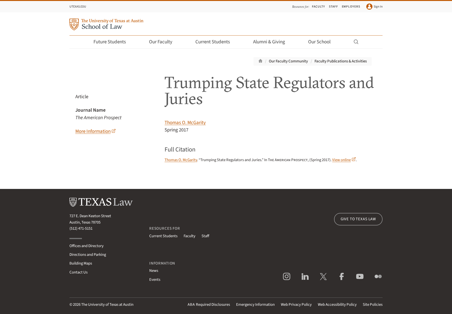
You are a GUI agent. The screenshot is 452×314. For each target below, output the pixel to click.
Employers (351, 6)
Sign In (378, 6)
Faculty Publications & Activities (341, 61)
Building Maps (80, 263)
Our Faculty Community (288, 61)
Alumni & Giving (269, 41)
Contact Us (78, 272)
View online (341, 160)
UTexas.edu (77, 6)
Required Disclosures (209, 304)
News (153, 270)
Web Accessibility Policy (337, 304)
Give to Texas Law (358, 219)
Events (154, 279)
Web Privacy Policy (296, 304)
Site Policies (373, 304)
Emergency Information (255, 304)
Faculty (318, 6)
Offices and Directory (86, 246)
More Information (93, 131)
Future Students (109, 41)
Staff (333, 6)
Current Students (212, 41)
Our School (319, 41)
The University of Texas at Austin (107, 304)
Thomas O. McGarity (185, 122)
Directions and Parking (87, 254)
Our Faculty (160, 41)
